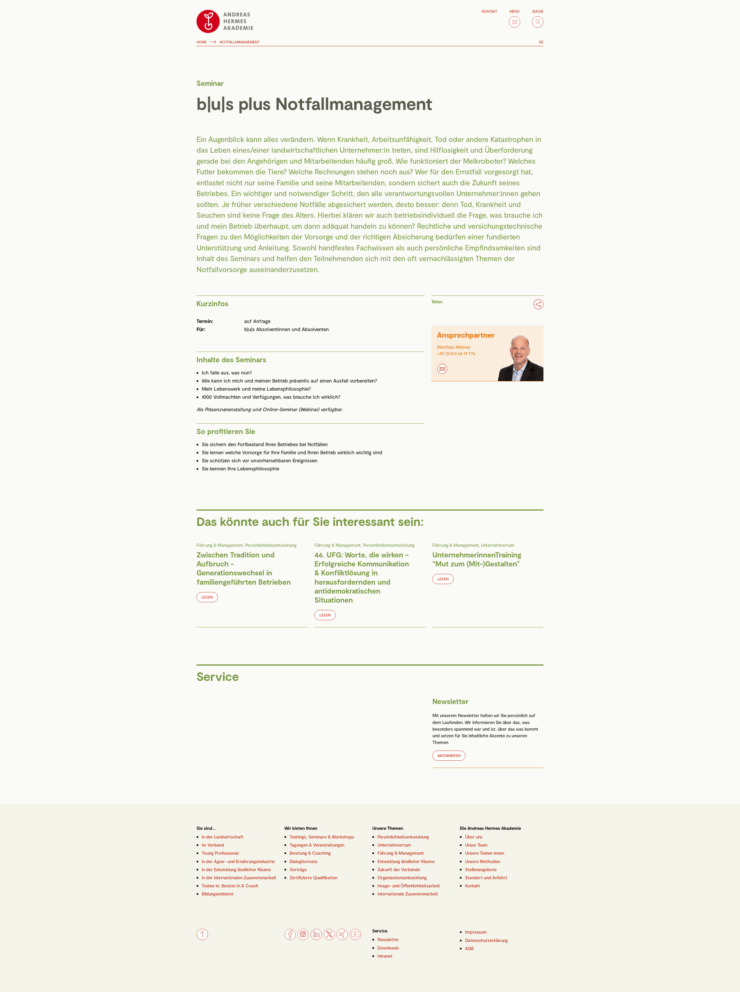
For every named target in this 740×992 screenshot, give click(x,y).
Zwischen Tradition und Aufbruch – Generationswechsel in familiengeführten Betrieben (244, 568)
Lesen (207, 597)
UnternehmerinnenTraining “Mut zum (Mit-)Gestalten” (476, 559)
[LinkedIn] (316, 938)
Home (202, 42)
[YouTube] (355, 938)
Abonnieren (448, 755)
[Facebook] (290, 938)
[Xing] (342, 938)
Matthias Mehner (454, 347)
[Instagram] (303, 938)
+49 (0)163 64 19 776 (456, 353)
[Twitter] (329, 938)
